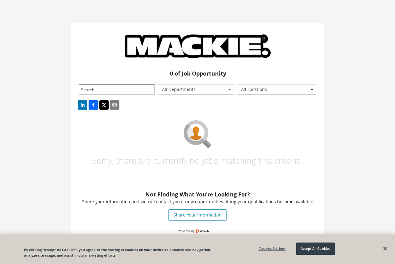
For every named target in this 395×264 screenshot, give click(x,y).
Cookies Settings (272, 248)
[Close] (385, 248)
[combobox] (196, 89)
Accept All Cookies (315, 248)
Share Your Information (197, 215)
